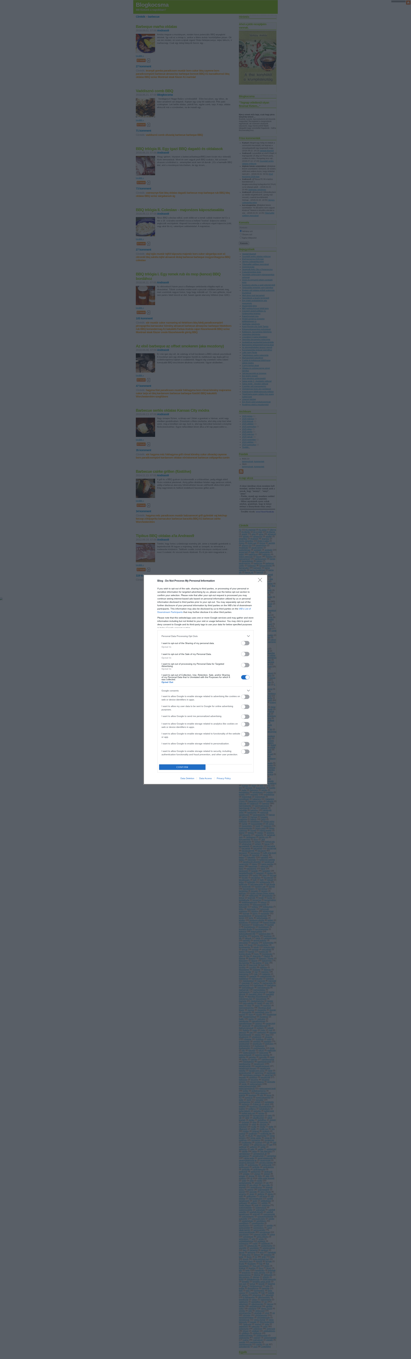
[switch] (245, 643)
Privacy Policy (224, 778)
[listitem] (205, 636)
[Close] (261, 581)
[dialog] (205, 679)
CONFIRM (182, 767)
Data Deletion (187, 778)
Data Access (205, 778)
